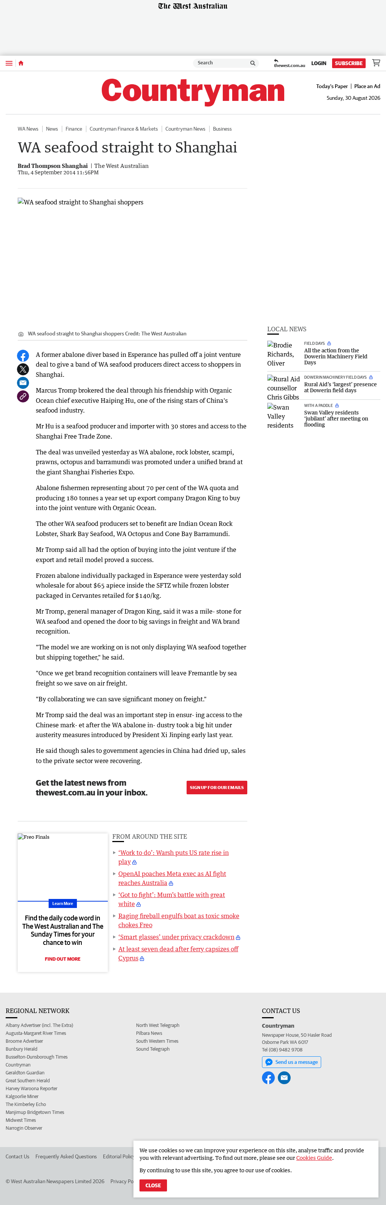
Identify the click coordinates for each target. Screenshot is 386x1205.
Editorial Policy (119, 1156)
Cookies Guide (314, 1158)
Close (153, 1185)
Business (222, 129)
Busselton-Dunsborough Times (36, 1057)
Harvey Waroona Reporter (31, 1088)
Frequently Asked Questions (66, 1156)
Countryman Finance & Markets (124, 129)
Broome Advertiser (24, 1041)
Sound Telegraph (153, 1049)
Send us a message (297, 1062)
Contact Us (17, 1156)
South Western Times (157, 1041)
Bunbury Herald (21, 1049)
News (52, 129)
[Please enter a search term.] (253, 63)
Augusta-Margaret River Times (36, 1033)
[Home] (20, 63)
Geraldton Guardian (25, 1073)
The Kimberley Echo (26, 1104)
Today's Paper (332, 86)
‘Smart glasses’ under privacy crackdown (176, 937)
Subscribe (349, 63)
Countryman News (185, 129)
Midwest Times (21, 1120)
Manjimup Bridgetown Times (35, 1112)
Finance (74, 129)
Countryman (18, 1065)
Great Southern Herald (28, 1080)
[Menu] (9, 63)
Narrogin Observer (24, 1128)
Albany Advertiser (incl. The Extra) (39, 1025)
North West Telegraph (157, 1025)
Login (318, 63)
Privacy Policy (125, 1181)
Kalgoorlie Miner (22, 1096)
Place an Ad (367, 86)
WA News (28, 129)
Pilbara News (149, 1033)
